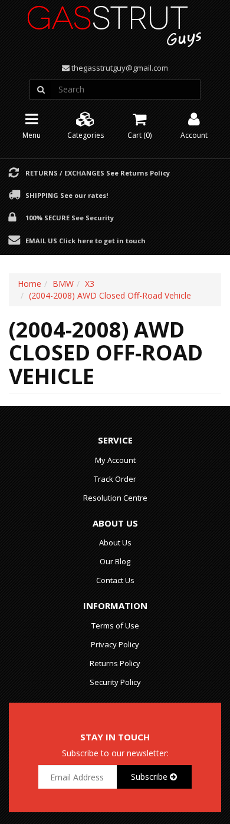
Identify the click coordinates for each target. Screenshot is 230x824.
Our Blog (115, 561)
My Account (115, 460)
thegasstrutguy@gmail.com (119, 67)
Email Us (85, 240)
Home (29, 283)
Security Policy (115, 682)
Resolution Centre (115, 497)
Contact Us (115, 580)
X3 (89, 283)
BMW (63, 283)
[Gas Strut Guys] (115, 22)
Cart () (139, 135)
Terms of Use (115, 625)
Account (194, 135)
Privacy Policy (115, 644)
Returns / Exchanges (97, 172)
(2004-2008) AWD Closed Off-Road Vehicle (110, 295)
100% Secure (69, 217)
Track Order (115, 479)
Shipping (66, 195)
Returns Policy (115, 663)
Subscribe (150, 776)
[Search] (40, 90)
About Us (115, 542)
